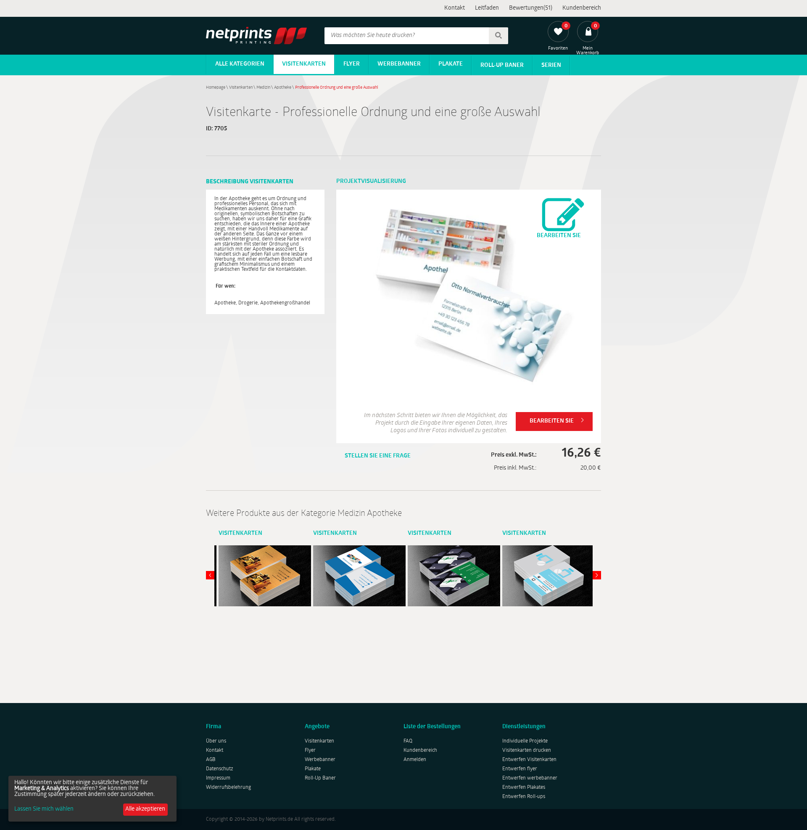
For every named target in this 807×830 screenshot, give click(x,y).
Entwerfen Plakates (523, 787)
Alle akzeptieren (145, 809)
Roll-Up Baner (502, 65)
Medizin (263, 87)
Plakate (450, 64)
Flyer (351, 64)
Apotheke (282, 87)
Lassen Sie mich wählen (44, 809)
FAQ (408, 741)
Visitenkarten (304, 64)
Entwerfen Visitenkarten (529, 759)
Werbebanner (399, 64)
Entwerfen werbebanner (529, 778)
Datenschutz (219, 769)
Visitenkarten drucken (526, 750)
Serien (551, 65)
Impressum (218, 778)
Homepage (215, 87)
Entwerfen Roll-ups (523, 796)
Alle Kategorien (239, 64)
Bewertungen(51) (530, 8)
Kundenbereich (581, 8)
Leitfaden (487, 8)
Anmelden (415, 759)
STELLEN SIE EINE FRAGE (378, 456)
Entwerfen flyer (519, 769)
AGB (211, 759)
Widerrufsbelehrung (228, 787)
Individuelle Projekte (525, 741)
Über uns (216, 741)
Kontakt (454, 8)
